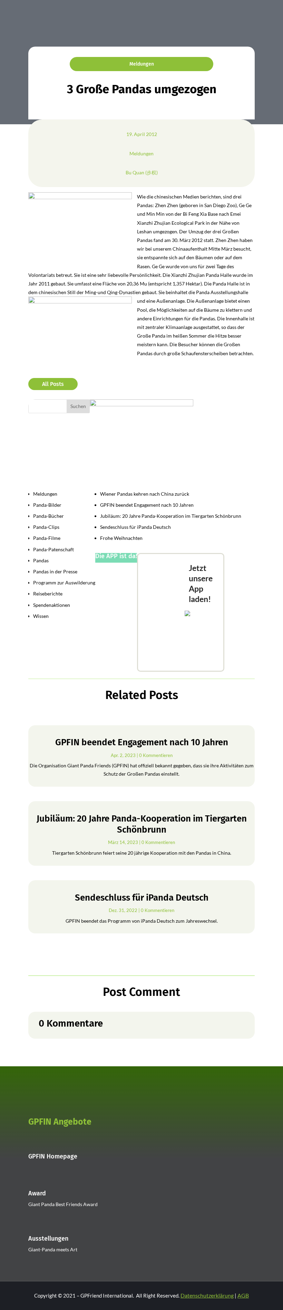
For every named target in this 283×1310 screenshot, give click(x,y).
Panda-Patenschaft (53, 549)
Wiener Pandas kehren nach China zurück (144, 494)
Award (37, 1193)
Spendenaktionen (51, 605)
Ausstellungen (48, 1238)
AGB (243, 1295)
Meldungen (141, 64)
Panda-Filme (46, 538)
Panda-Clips (46, 527)
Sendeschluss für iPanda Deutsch (135, 527)
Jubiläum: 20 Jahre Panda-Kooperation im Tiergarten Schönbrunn (170, 516)
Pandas (41, 560)
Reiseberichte (47, 593)
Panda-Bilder (47, 505)
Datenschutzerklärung (207, 1295)
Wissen (41, 616)
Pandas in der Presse (55, 571)
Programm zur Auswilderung (64, 582)
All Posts (53, 384)
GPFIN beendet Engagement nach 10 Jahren (147, 505)
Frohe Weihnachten (121, 538)
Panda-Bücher (48, 516)
